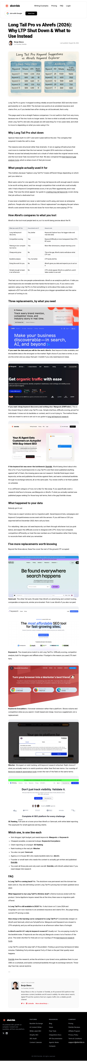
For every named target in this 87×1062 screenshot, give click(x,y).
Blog (50, 1023)
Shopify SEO (34, 1035)
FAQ (61, 6)
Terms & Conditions (75, 1038)
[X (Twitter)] (3, 1033)
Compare (52, 1046)
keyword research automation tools (22, 772)
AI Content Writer (35, 1027)
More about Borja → (42, 1003)
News (51, 1027)
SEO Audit (33, 1038)
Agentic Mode (54, 1042)
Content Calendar (36, 1042)
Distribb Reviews (74, 1027)
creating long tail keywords (56, 192)
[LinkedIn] (7, 1033)
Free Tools (52, 1031)
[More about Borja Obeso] (10, 43)
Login (68, 6)
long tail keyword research (58, 417)
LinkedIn (31, 1003)
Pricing (54, 6)
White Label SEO (35, 1031)
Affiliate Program (74, 1031)
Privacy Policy (73, 1035)
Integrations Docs (55, 1035)
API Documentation (55, 1038)
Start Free (31, 13)
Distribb (49, 466)
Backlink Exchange (36, 1023)
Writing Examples (41, 6)
